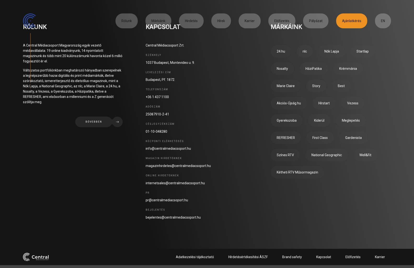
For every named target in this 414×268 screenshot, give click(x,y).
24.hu (281, 51)
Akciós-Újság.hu (289, 103)
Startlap (362, 51)
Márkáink (158, 21)
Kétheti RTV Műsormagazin (297, 172)
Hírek (221, 21)
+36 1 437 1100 (157, 97)
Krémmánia (348, 69)
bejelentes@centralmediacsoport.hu (173, 217)
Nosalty (282, 69)
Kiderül (319, 120)
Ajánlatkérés (351, 21)
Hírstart (324, 103)
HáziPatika (313, 69)
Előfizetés (281, 21)
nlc (305, 51)
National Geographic (326, 155)
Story (316, 86)
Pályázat (315, 21)
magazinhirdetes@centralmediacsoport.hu (178, 166)
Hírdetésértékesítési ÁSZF (248, 257)
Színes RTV (285, 155)
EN (383, 21)
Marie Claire (286, 86)
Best (341, 86)
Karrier (250, 21)
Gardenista (353, 138)
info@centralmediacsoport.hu (168, 148)
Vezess (352, 103)
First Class (320, 138)
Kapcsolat (323, 257)
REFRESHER (286, 138)
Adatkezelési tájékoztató (195, 257)
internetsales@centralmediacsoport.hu (175, 183)
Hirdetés (191, 21)
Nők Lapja (331, 51)
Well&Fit (365, 155)
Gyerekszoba (287, 120)
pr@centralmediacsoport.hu (167, 200)
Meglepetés (351, 120)
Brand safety (292, 257)
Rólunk (126, 21)
